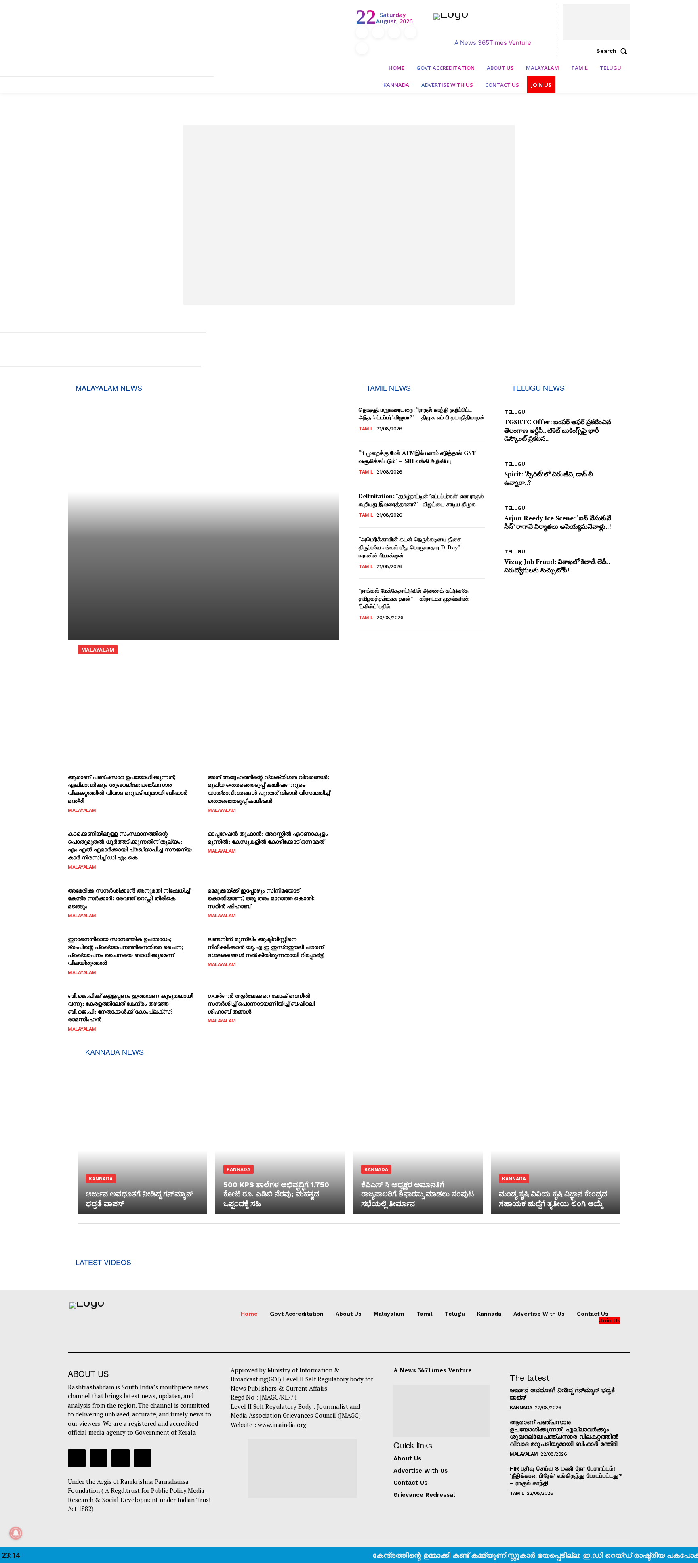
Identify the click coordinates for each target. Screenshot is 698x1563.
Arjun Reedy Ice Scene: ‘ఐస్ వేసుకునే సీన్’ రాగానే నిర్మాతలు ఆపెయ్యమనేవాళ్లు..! (557, 522)
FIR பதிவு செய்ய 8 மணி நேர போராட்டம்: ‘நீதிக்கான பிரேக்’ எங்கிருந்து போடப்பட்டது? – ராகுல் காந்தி (566, 1476)
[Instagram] (378, 32)
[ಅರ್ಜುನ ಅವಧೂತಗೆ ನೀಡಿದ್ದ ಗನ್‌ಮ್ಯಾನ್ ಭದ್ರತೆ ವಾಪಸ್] (142, 1136)
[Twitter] (410, 32)
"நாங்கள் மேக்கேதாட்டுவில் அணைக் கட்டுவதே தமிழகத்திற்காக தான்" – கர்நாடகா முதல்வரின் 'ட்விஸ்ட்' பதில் (414, 598)
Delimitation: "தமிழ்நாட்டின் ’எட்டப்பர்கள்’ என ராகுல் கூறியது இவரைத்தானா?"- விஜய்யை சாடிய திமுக (421, 500)
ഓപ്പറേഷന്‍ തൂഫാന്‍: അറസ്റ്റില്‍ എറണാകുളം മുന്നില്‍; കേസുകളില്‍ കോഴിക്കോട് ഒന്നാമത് (268, 837)
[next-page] (369, 640)
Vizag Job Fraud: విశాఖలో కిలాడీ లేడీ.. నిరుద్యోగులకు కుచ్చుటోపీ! (557, 565)
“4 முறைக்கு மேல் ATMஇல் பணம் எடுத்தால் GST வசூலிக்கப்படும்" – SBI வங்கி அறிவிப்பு (417, 457)
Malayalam (97, 650)
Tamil (366, 429)
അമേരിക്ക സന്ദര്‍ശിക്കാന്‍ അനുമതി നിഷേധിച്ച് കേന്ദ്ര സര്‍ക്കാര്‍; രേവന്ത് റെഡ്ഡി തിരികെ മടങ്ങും (129, 898)
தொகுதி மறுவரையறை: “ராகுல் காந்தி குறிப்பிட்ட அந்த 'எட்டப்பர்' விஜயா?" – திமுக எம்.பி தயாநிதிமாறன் (422, 413)
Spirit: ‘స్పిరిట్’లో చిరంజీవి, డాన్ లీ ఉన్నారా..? (548, 478)
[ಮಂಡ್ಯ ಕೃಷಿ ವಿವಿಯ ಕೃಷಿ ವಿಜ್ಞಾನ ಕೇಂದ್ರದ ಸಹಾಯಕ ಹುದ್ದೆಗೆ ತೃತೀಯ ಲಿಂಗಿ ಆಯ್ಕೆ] (555, 1136)
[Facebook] (362, 32)
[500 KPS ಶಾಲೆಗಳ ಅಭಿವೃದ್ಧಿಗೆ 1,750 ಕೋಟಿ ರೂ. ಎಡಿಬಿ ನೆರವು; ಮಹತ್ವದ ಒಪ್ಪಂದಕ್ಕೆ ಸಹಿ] (280, 1136)
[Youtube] (362, 48)
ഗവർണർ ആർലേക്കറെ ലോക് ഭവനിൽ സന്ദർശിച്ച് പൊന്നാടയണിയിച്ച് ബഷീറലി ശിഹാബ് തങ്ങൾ (261, 1003)
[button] (613, 50)
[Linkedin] (394, 32)
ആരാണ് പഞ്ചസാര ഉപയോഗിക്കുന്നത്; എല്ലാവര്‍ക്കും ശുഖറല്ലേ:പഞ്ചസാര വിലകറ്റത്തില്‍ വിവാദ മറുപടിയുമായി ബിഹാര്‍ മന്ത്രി (127, 789)
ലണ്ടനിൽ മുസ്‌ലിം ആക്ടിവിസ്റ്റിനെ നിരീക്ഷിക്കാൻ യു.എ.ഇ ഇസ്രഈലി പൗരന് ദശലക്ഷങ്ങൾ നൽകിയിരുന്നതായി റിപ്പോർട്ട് (266, 946)
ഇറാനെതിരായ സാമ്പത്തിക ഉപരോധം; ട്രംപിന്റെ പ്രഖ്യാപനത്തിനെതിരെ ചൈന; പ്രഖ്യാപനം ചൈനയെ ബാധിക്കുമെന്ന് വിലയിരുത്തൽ (125, 950)
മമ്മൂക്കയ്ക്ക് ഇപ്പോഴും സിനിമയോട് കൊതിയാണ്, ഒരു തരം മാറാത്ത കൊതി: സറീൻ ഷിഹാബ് (261, 898)
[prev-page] (362, 640)
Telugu (514, 412)
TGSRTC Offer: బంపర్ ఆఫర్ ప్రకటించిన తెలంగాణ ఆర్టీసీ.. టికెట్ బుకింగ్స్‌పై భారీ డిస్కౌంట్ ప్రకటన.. (557, 430)
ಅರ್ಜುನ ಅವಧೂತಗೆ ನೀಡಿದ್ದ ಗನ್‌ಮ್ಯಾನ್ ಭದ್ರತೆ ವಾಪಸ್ (562, 1394)
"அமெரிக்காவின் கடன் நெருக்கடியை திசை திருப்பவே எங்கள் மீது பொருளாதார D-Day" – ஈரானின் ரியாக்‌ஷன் (412, 547)
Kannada (101, 1179)
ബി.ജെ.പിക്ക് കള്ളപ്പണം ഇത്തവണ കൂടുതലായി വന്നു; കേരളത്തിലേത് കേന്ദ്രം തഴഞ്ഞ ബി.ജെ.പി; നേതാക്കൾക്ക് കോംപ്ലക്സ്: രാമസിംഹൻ (130, 1007)
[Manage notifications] (15, 1533)
